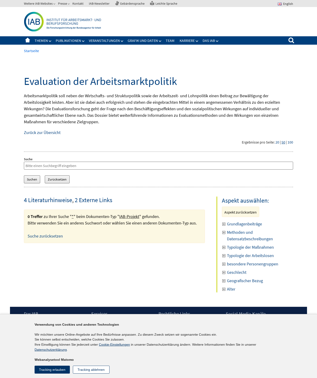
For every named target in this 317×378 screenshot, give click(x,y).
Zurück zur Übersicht (42, 132)
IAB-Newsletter (99, 3)
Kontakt (78, 3)
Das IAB (209, 40)
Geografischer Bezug (245, 280)
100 (290, 142)
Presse (62, 3)
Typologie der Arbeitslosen (250, 255)
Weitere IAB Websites (38, 3)
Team (170, 40)
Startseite (27, 40)
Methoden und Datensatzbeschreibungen (250, 235)
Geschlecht (236, 272)
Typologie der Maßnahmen (250, 247)
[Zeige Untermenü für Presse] (69, 4)
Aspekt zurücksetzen (240, 212)
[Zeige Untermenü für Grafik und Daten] (160, 41)
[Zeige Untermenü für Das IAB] (217, 41)
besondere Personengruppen (252, 264)
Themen (41, 40)
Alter (231, 289)
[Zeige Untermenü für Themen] (50, 41)
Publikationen (68, 40)
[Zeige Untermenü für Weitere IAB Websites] (55, 4)
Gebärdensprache (132, 3)
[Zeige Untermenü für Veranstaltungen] (122, 41)
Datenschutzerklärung (51, 349)
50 (283, 142)
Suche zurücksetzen (45, 236)
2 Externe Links (93, 200)
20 (277, 142)
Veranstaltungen (104, 40)
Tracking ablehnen (91, 369)
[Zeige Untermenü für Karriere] (197, 41)
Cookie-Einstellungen (114, 344)
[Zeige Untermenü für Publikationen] (83, 41)
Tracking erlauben (52, 369)
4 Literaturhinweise (48, 200)
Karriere (187, 40)
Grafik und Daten (143, 40)
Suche (28, 159)
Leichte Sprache (166, 3)
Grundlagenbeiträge (245, 224)
